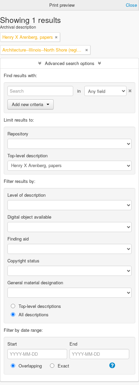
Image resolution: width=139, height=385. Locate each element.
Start (12, 344)
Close (131, 5)
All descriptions (33, 314)
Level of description (26, 195)
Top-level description (27, 155)
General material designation (35, 282)
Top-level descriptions (39, 306)
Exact (62, 365)
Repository (17, 133)
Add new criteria (27, 104)
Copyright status (23, 260)
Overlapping (29, 365)
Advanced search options (69, 63)
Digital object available (29, 217)
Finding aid (18, 238)
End (73, 344)
